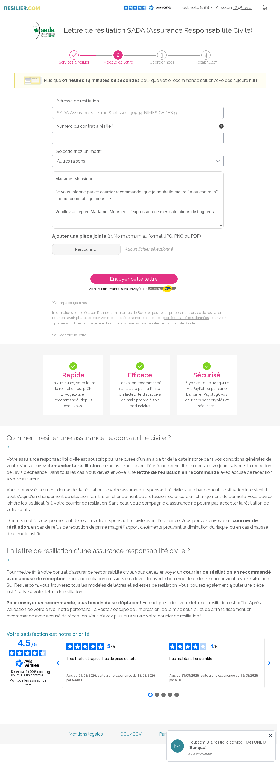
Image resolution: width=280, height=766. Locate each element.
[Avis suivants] (269, 663)
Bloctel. (191, 323)
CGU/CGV (131, 734)
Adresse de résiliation (77, 101)
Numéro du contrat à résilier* (84, 126)
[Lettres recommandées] (265, 7)
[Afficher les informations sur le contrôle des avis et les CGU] (48, 672)
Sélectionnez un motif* (79, 151)
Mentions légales (86, 734)
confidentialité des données (186, 318)
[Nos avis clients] (149, 7)
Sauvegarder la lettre (69, 335)
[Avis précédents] (58, 663)
